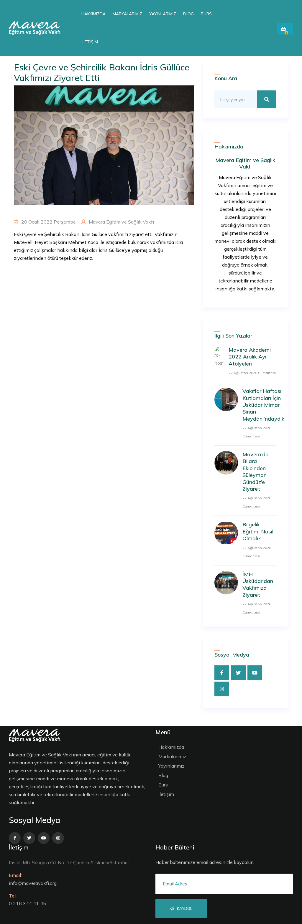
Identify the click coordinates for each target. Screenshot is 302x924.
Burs (206, 13)
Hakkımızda (93, 13)
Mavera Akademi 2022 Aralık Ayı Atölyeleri (250, 356)
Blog (188, 13)
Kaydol (184, 908)
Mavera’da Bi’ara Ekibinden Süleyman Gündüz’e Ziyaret (255, 471)
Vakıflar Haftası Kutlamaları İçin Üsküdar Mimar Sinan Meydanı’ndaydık (263, 405)
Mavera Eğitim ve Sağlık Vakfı (121, 222)
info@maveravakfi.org (33, 883)
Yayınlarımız (162, 13)
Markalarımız (127, 13)
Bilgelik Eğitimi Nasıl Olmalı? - (257, 531)
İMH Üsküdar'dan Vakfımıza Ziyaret (257, 584)
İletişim (89, 41)
